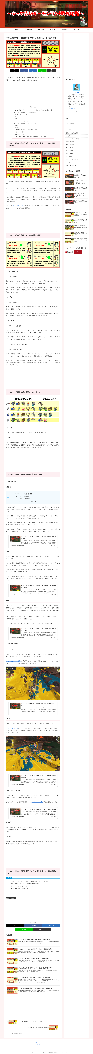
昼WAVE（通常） (20, 132)
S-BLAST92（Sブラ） (21, 114)
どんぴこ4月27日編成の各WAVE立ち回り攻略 (26, 129)
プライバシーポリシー (39, 1042)
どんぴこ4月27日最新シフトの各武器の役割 (25, 112)
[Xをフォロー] (76, 111)
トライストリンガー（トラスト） (24, 121)
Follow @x (72, 108)
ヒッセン (18, 118)
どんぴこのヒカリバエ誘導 (13, 661)
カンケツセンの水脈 (37, 802)
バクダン (18, 125)
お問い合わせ (37, 1044)
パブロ (18, 116)
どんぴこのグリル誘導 (12, 728)
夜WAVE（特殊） (20, 134)
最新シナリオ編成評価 (11, 898)
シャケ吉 (76, 92)
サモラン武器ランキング (18, 205)
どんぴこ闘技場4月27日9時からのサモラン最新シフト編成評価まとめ (32, 136)
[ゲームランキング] (69, 252)
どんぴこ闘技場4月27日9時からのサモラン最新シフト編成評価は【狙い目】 (33, 110)
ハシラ (18, 127)
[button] (51, 70)
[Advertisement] (33, 92)
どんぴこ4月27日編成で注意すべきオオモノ (25, 123)
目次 (31, 107)
